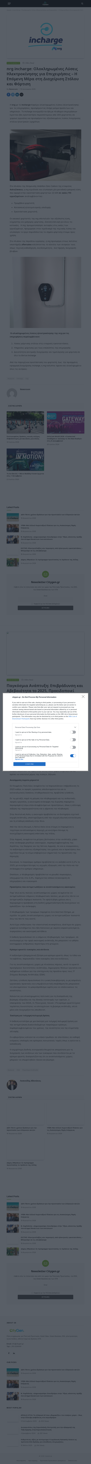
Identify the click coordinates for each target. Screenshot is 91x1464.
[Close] (84, 697)
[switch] (73, 732)
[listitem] (45, 727)
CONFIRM (29, 764)
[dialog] (45, 732)
